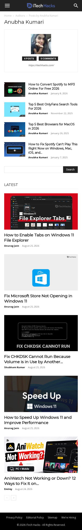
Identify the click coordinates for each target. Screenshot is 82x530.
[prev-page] (6, 497)
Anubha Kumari (38, 93)
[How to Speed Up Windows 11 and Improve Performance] (41, 394)
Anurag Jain (11, 245)
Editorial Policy (35, 517)
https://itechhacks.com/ (41, 65)
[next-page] (13, 497)
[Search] (76, 5)
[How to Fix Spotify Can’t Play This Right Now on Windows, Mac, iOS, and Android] (14, 149)
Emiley (8, 489)
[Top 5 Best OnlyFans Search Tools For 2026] (14, 109)
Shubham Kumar (14, 367)
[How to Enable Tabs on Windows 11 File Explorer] (41, 211)
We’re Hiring (68, 517)
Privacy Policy (14, 517)
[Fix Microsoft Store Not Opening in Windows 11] (41, 272)
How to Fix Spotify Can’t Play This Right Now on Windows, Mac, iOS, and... (52, 148)
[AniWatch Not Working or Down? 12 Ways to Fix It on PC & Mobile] (41, 455)
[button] (7, 5)
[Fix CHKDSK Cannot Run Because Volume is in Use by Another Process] (41, 333)
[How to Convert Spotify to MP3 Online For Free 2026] (14, 89)
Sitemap (52, 517)
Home (8, 15)
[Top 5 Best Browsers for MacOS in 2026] (14, 129)
